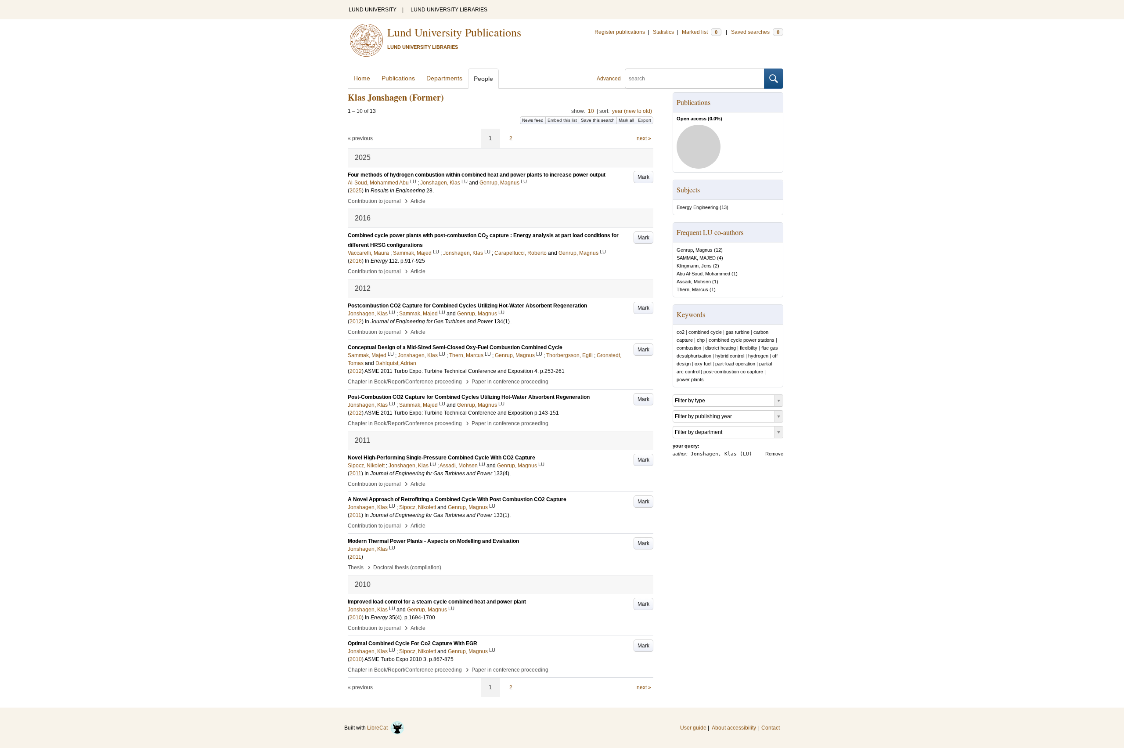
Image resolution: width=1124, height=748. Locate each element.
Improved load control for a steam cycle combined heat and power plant (437, 602)
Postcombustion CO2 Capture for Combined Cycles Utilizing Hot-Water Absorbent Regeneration (467, 306)
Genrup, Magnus (695, 250)
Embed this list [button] (562, 120)
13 (724, 207)
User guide (693, 728)
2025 (355, 191)
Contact (770, 728)
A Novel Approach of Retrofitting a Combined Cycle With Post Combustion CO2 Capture (457, 499)
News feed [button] (533, 120)
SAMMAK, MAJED (696, 257)
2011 (355, 473)
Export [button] (644, 120)
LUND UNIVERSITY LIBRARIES (449, 10)
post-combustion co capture (733, 371)
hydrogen (758, 355)
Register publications (619, 32)
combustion (689, 348)
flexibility (748, 348)
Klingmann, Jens (694, 265)
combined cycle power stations (742, 340)
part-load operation (735, 363)
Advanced (609, 79)
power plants (690, 379)
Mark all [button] (626, 120)
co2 (680, 332)
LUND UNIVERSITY (372, 10)
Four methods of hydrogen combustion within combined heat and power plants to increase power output (476, 175)
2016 (355, 261)
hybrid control (729, 355)
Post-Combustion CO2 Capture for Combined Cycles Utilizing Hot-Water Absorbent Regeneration (469, 397)
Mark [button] (643, 177)
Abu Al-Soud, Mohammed (703, 273)
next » (644, 138)
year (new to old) (632, 111)
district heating (720, 348)
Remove (774, 453)
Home (361, 78)
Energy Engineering (697, 207)
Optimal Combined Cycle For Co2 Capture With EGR (412, 643)
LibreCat (378, 728)
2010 (355, 617)
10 (591, 111)
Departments (444, 78)
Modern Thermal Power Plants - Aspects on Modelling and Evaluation (433, 541)
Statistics (663, 32)
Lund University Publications (454, 32)
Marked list (699, 32)
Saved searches (755, 32)
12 (718, 250)
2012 (355, 321)
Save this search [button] (598, 120)
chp (701, 340)
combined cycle (705, 332)
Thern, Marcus (692, 289)
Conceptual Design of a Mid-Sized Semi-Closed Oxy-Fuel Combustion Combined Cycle (455, 347)
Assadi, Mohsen (694, 281)
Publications (398, 78)
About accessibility (734, 728)
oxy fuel (703, 363)
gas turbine (737, 332)
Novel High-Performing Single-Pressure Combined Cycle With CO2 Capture (441, 458)
